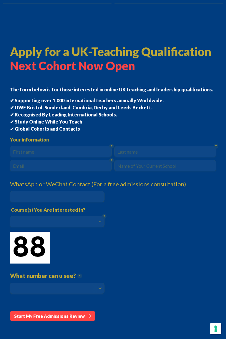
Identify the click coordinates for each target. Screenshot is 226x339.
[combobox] (57, 196)
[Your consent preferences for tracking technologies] (215, 328)
